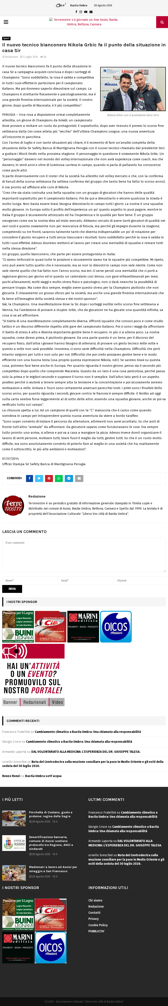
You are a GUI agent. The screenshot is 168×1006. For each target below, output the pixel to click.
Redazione (11, 56)
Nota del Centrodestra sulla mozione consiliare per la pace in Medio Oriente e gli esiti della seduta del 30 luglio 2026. (126, 859)
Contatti (94, 913)
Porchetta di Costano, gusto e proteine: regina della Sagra (50, 814)
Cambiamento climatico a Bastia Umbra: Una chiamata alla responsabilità (88, 732)
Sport (6, 38)
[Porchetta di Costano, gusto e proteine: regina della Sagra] (14, 818)
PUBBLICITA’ (96, 931)
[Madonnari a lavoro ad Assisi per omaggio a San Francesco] (14, 873)
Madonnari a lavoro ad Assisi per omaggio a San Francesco (53, 869)
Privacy (93, 919)
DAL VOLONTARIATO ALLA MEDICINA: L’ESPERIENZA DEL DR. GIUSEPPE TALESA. (85, 752)
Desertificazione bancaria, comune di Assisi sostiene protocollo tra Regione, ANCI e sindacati (51, 843)
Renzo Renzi (11, 776)
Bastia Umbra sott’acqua (43, 776)
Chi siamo (95, 900)
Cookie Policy (98, 925)
